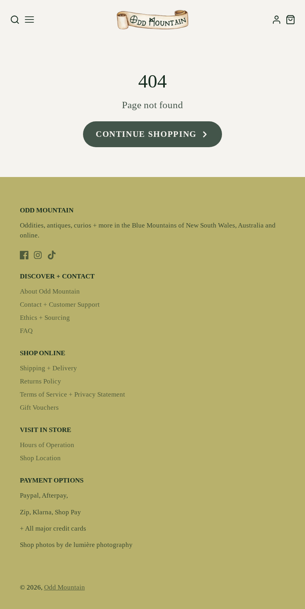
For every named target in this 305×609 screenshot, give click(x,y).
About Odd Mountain (50, 291)
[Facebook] (24, 255)
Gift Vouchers (39, 407)
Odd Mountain (64, 587)
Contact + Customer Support (60, 304)
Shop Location (40, 458)
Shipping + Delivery (48, 368)
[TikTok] (51, 255)
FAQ (26, 331)
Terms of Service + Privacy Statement (72, 394)
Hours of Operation (47, 445)
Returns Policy (40, 381)
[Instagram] (37, 255)
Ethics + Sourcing (45, 317)
